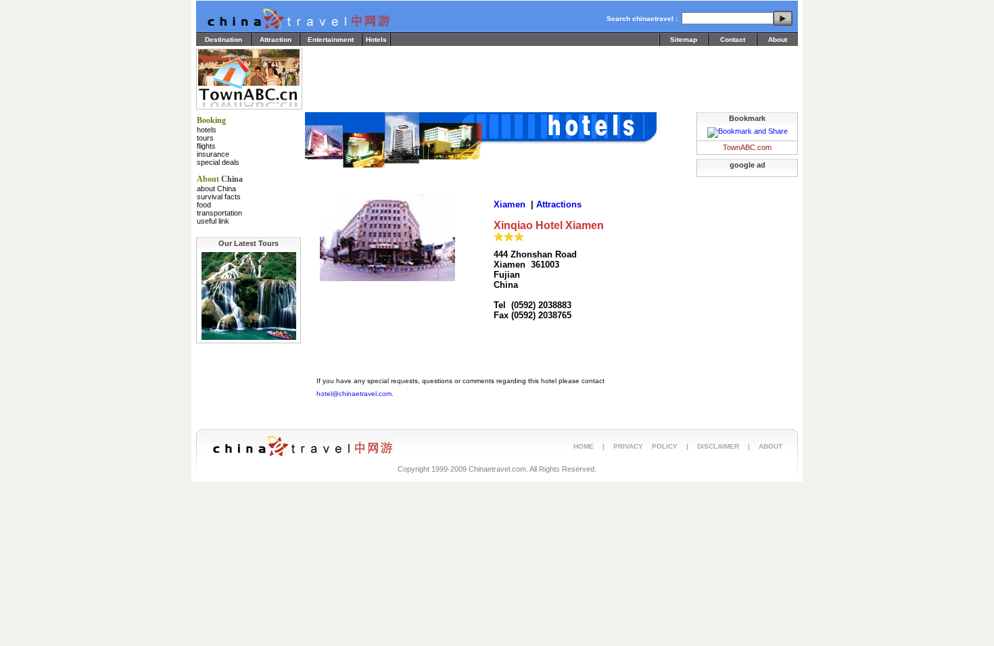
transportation (219, 213)
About (777, 39)
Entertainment (331, 39)
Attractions (559, 204)
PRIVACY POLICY (645, 446)
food (204, 205)
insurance (213, 154)
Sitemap (683, 39)
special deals (218, 162)
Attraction (275, 39)
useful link (213, 221)
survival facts (219, 197)
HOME (583, 446)
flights (206, 146)
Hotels (376, 39)
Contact (732, 39)
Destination (223, 39)
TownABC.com (747, 147)
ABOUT (770, 446)
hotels (206, 130)
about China (216, 188)
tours (205, 138)
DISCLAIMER (718, 446)
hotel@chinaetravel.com (354, 393)
